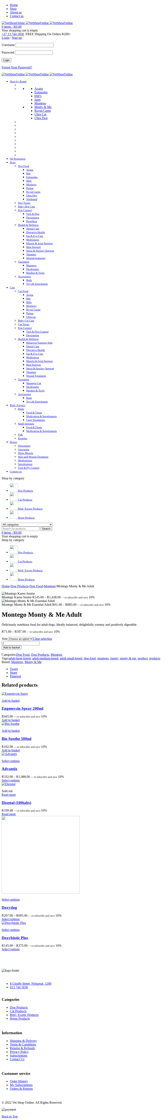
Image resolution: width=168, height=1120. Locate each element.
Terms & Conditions (23, 1044)
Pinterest (15, 676)
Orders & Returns (21, 1088)
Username (8, 45)
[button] (11, 700)
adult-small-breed (71, 658)
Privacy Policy (19, 1052)
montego (103, 658)
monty (114, 658)
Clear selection (42, 638)
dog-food (90, 658)
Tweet (14, 669)
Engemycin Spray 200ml (22, 708)
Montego (40, 103)
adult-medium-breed (45, 658)
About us (16, 12)
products (154, 658)
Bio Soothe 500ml (16, 739)
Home (14, 5)
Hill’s (37, 96)
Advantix (9, 769)
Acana (38, 88)
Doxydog (9, 907)
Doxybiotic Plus (15, 938)
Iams (37, 99)
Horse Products (20, 1018)
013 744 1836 (19, 987)
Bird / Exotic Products (24, 1015)
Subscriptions (18, 1055)
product (143, 658)
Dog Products (19, 586)
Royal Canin (42, 110)
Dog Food (36, 586)
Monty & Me (42, 107)
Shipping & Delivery (23, 1041)
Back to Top (10, 1116)
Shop (13, 8)
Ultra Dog (41, 118)
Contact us (17, 16)
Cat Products (18, 1011)
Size (4, 638)
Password (8, 52)
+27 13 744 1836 (13, 34)
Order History (19, 1081)
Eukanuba (41, 92)
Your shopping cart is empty (20, 30)
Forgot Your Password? (17, 67)
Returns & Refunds (22, 1048)
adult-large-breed (20, 658)
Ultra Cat (40, 114)
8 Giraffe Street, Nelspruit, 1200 (30, 983)
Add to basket (11, 647)
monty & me (128, 658)
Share (13, 672)
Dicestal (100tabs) (16, 802)
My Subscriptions (21, 1085)
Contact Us (17, 1059)
